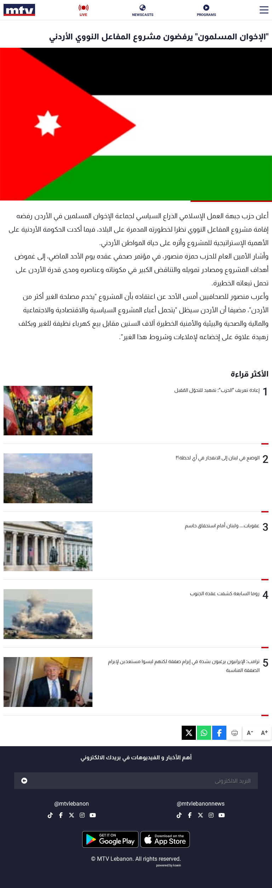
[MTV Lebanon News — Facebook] (190, 815)
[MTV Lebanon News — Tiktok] (179, 815)
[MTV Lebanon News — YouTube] (221, 815)
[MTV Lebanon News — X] (200, 815)
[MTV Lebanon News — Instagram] (211, 815)
